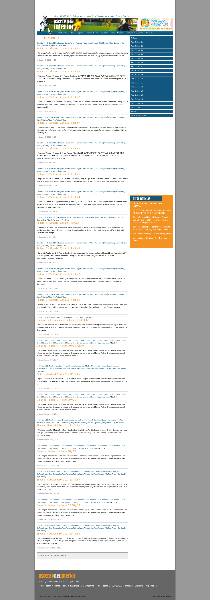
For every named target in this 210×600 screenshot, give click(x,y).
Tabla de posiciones (138, 115)
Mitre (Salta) (108, 217)
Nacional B (90, 33)
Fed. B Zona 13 (137, 91)
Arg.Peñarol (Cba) (96, 43)
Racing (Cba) (108, 43)
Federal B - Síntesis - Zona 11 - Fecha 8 (58, 97)
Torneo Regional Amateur (79, 43)
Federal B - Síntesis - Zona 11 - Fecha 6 (58, 148)
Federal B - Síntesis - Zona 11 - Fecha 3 (58, 248)
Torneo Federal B (61, 586)
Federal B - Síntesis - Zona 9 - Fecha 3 (58, 223)
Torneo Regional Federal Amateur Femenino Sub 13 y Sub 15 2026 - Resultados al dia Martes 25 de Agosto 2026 (151, 220)
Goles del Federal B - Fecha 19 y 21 (56, 400)
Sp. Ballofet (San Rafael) (84, 420)
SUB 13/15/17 (65, 16)
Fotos (118, 16)
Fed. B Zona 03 (66, 340)
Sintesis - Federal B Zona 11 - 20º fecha (58, 479)
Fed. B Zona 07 (114, 340)
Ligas (112, 16)
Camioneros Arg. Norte (60, 220)
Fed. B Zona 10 (61, 343)
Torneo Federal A (62, 33)
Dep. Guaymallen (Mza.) (58, 368)
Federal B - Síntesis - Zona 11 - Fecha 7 (58, 123)
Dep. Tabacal (118, 217)
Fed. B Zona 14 (137, 95)
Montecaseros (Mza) (104, 366)
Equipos (126, 16)
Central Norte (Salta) (44, 220)
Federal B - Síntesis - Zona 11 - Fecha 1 (58, 300)
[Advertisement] (82, 7)
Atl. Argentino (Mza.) (91, 368)
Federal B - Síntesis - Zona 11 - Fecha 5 (58, 174)
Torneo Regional (77, 33)
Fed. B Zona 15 (137, 99)
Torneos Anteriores (117, 33)
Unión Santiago (48, 45)
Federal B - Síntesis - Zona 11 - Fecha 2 (58, 274)
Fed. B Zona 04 (78, 340)
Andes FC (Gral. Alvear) (108, 368)
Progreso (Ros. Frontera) (81, 217)
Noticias (134, 38)
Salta (50, 217)
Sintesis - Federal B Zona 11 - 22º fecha (58, 374)
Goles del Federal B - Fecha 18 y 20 (56, 451)
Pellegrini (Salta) (97, 217)
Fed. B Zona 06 (102, 340)
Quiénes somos (79, 16)
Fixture (133, 111)
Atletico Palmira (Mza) (75, 368)
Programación (102, 16)
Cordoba (40, 43)
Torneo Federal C (103, 586)
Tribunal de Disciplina (135, 33)
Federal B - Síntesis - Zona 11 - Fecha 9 (58, 71)
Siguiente (62, 555)
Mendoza (51, 317)
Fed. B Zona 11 (49, 43)
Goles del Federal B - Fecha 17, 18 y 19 (58, 505)
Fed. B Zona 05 (90, 340)
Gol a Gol (63, 582)
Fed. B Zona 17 (137, 107)
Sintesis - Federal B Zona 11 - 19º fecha (58, 533)
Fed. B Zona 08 (114, 446)
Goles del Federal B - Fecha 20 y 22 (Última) (61, 346)
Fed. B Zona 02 (54, 340)
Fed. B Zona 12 (85, 343)
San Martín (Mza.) (88, 366)
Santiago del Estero (62, 43)
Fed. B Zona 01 (42, 340)
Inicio (56, 16)
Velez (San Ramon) (61, 45)
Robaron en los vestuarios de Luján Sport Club (62, 320)
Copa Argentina (102, 33)
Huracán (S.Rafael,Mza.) (46, 423)
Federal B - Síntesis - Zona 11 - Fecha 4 (58, 197)
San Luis (59, 366)
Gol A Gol (90, 16)
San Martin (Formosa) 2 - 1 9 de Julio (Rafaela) (152, 234)
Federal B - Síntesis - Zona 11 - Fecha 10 (59, 48)
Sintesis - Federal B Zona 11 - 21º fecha (58, 425)
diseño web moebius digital (161, 596)
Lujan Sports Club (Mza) (84, 317)
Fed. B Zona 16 (137, 103)
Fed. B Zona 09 (49, 343)
